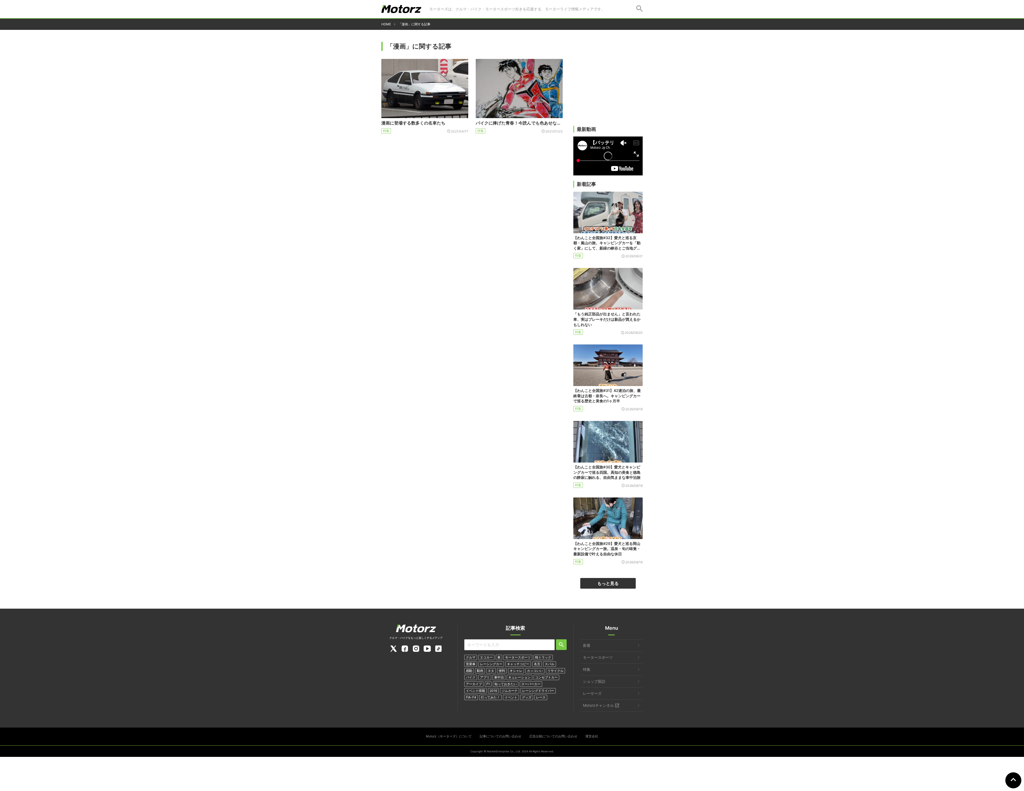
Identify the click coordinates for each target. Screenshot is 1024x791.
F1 (488, 684)
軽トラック (543, 657)
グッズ (526, 697)
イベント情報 (475, 691)
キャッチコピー (518, 664)
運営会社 (591, 736)
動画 (480, 671)
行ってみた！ (490, 697)
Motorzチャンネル (598, 705)
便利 (502, 671)
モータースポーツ (518, 657)
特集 (386, 131)
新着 (586, 645)
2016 (493, 691)
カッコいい (535, 671)
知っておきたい (505, 684)
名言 (537, 664)
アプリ (485, 677)
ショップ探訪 (594, 681)
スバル (549, 664)
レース (541, 697)
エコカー (486, 657)
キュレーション (519, 677)
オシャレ (516, 671)
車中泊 (499, 677)
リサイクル (555, 671)
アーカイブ (474, 684)
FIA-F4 (471, 697)
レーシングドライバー (538, 691)
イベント (511, 697)
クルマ (470, 657)
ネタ (491, 671)
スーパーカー (531, 684)
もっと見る (608, 583)
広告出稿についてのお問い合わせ (553, 736)
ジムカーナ (510, 691)
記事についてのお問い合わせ (500, 736)
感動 (469, 671)
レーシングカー (491, 664)
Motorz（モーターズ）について (449, 736)
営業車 (470, 664)
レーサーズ (592, 693)
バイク (470, 677)
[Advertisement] (608, 84)
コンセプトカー (546, 677)
